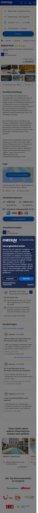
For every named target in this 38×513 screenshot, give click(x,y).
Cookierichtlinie (7, 284)
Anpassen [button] (10, 279)
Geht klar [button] (26, 279)
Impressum (30, 284)
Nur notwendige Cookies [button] (26, 240)
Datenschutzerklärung (9, 282)
